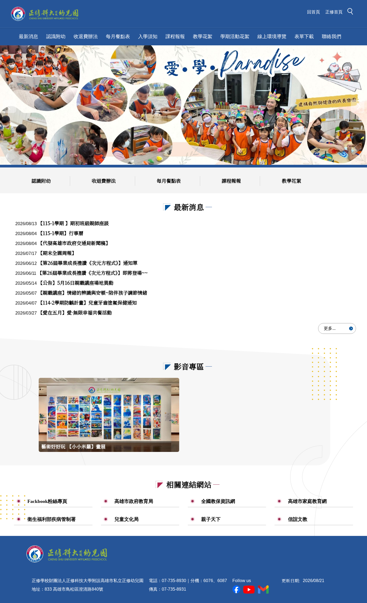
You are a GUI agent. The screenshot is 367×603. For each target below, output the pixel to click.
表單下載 (304, 36)
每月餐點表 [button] (118, 36)
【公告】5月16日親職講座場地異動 (75, 282)
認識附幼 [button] (56, 36)
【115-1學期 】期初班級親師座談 (73, 223)
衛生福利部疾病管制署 (51, 519)
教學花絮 (291, 180)
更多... (330, 328)
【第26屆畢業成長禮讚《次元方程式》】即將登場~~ (92, 272)
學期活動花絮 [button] (234, 36)
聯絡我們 (331, 36)
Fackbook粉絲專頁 (47, 501)
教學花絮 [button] (202, 36)
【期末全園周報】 (57, 252)
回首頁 (313, 12)
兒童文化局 (126, 519)
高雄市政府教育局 (133, 501)
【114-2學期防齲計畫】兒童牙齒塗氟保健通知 (87, 302)
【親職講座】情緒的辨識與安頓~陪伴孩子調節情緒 (92, 292)
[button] (351, 12)
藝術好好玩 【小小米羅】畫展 (73, 446)
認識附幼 (41, 180)
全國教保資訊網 (218, 501)
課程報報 (231, 180)
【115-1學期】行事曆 (60, 232)
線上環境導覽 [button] (271, 36)
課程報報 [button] (175, 36)
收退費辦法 (86, 36)
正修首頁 (334, 12)
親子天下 (211, 519)
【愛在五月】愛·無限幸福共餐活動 (75, 312)
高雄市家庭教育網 (307, 501)
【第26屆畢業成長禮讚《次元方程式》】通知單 (88, 262)
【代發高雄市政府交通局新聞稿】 (74, 242)
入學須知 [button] (147, 36)
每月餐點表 (169, 180)
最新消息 (28, 36)
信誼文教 (297, 519)
